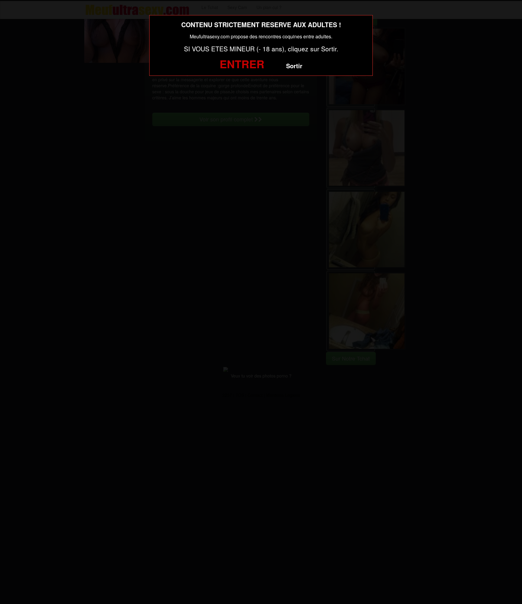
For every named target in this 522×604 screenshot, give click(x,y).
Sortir (294, 65)
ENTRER (242, 64)
